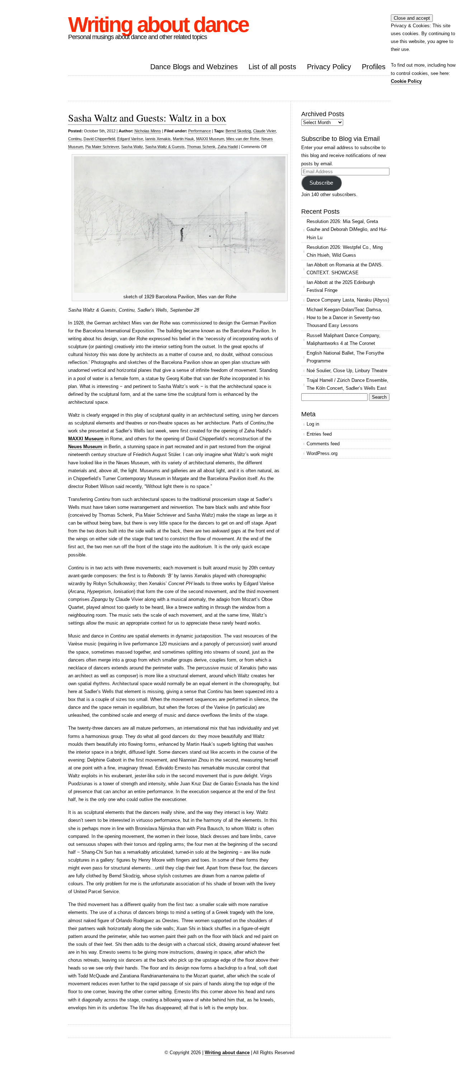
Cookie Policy (406, 81)
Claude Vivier (264, 131)
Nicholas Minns (147, 131)
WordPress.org (322, 453)
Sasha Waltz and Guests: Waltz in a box (147, 117)
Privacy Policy (329, 67)
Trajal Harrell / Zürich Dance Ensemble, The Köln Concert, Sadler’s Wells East (347, 384)
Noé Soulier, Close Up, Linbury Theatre (347, 370)
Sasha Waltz (132, 146)
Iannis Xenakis (158, 139)
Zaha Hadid (228, 146)
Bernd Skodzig (238, 131)
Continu (74, 139)
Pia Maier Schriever (102, 146)
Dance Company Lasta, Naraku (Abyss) (348, 300)
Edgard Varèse (130, 139)
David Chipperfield (99, 139)
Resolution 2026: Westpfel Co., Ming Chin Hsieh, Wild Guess (345, 251)
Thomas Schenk (201, 146)
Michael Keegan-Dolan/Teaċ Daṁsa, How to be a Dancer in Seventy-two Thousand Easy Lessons (344, 317)
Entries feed (319, 434)
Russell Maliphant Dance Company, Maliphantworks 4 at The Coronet (343, 339)
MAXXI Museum (210, 139)
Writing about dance (158, 25)
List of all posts (272, 67)
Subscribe (321, 183)
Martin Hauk (183, 139)
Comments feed (323, 443)
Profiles (373, 67)
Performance (199, 131)
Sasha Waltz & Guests (165, 146)
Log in (313, 424)
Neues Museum (85, 446)
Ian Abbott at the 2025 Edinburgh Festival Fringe (341, 286)
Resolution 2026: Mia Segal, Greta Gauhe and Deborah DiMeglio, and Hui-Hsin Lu (347, 229)
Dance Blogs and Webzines (194, 67)
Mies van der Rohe (242, 139)
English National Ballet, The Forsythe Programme (345, 357)
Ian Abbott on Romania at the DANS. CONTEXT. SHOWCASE (345, 268)
